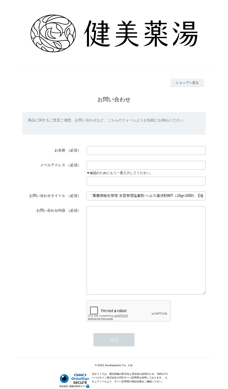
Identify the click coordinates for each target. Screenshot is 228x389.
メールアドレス (52, 165)
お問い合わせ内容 (50, 210)
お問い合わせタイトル (47, 196)
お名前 (59, 150)
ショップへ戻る (187, 83)
